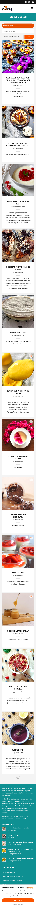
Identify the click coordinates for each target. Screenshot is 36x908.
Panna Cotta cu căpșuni (18, 813)
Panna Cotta (18, 573)
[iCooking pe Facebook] (25, 2)
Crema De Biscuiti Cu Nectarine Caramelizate (18, 144)
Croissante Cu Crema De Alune (18, 268)
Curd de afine (18, 750)
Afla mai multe (18, 905)
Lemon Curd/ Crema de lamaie (18, 392)
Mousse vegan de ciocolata (18, 516)
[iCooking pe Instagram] (29, 2)
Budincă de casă (18, 333)
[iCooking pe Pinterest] (32, 2)
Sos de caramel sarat (18, 631)
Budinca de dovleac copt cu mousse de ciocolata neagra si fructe (18, 80)
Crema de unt (18, 871)
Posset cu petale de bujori (18, 457)
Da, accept (18, 900)
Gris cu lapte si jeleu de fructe (18, 202)
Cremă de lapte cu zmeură (18, 688)
